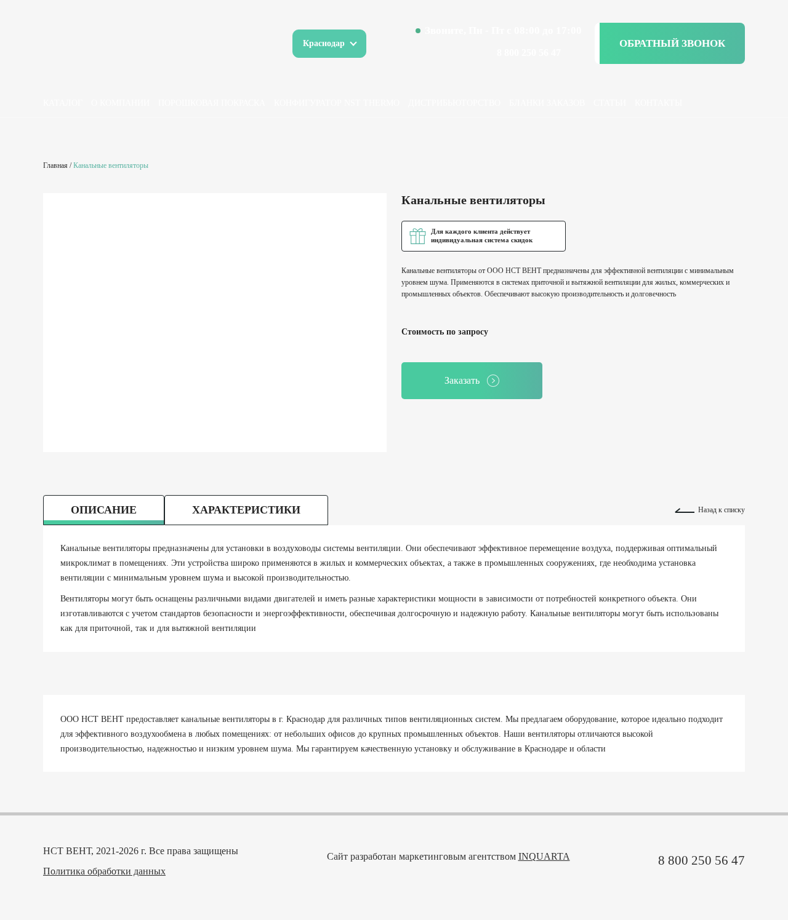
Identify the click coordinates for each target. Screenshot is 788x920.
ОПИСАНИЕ (104, 510)
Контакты (658, 103)
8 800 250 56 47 (529, 52)
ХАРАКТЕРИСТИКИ (246, 510)
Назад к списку (721, 510)
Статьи (609, 103)
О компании (120, 103)
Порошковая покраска (211, 103)
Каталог (62, 103)
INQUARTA (544, 856)
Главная (55, 165)
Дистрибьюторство (454, 103)
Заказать (462, 380)
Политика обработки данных (104, 871)
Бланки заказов (547, 103)
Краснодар (324, 43)
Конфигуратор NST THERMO (337, 103)
